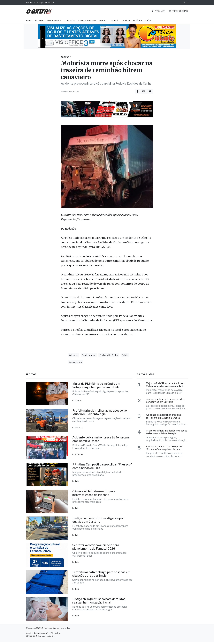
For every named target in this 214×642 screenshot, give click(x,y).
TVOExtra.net (54, 21)
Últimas (39, 21)
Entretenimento (87, 21)
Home (29, 21)
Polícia (126, 21)
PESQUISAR (159, 11)
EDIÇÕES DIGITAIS (179, 11)
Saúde (148, 21)
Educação (70, 21)
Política (137, 21)
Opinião (115, 21)
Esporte (103, 21)
